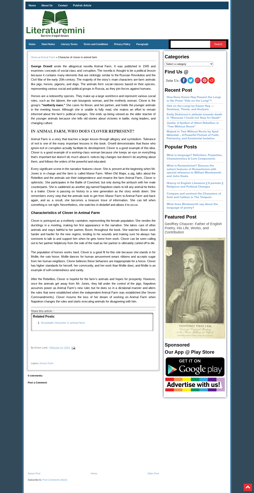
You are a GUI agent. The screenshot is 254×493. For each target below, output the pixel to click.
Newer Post (34, 473)
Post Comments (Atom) (54, 480)
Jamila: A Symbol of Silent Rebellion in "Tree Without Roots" (193, 124)
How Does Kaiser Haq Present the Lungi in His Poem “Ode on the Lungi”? (194, 98)
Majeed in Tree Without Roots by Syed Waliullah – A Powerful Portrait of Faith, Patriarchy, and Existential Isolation (193, 135)
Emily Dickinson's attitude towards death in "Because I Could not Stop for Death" (194, 116)
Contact (62, 5)
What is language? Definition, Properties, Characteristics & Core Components (194, 156)
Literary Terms (69, 44)
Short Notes (48, 44)
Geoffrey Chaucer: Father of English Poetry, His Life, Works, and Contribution (193, 228)
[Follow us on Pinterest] (204, 82)
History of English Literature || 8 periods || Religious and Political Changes (195, 184)
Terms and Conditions (96, 44)
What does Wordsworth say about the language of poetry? (192, 205)
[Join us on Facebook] (184, 82)
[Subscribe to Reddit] (211, 82)
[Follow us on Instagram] (197, 82)
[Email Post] (73, 347)
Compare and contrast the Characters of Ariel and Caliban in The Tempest (194, 195)
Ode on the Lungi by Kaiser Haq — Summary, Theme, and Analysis (190, 107)
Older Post (153, 473)
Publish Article (82, 5)
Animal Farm (47, 57)
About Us (47, 5)
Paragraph (142, 44)
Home (32, 5)
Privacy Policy (122, 44)
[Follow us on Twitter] (191, 82)
